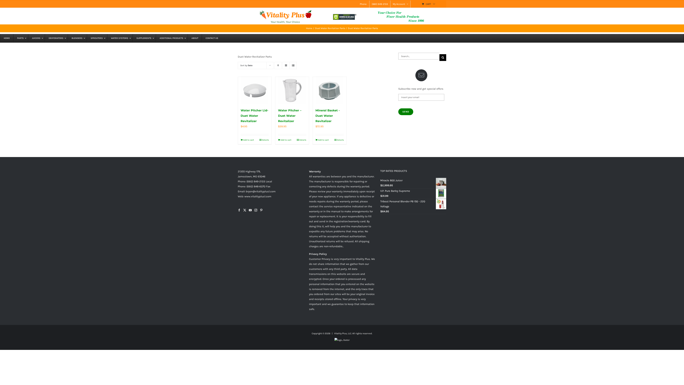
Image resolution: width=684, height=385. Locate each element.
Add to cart (248, 140)
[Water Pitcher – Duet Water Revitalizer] (292, 90)
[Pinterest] (261, 210)
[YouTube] (250, 210)
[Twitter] (244, 210)
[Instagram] (255, 210)
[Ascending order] (277, 65)
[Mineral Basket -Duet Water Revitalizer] (329, 90)
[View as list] (293, 65)
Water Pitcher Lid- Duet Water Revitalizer (254, 116)
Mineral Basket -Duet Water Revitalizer (327, 116)
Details (265, 140)
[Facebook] (239, 210)
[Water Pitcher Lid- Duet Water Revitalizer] (254, 90)
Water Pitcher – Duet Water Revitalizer (289, 116)
